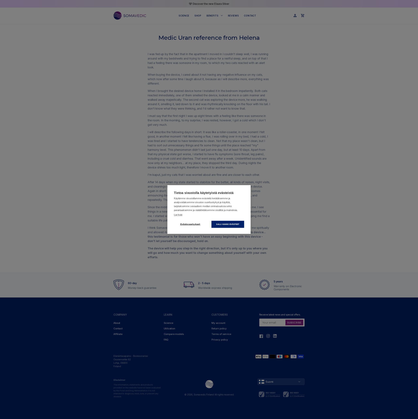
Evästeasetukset (190, 224)
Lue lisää (178, 215)
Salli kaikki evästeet (227, 224)
